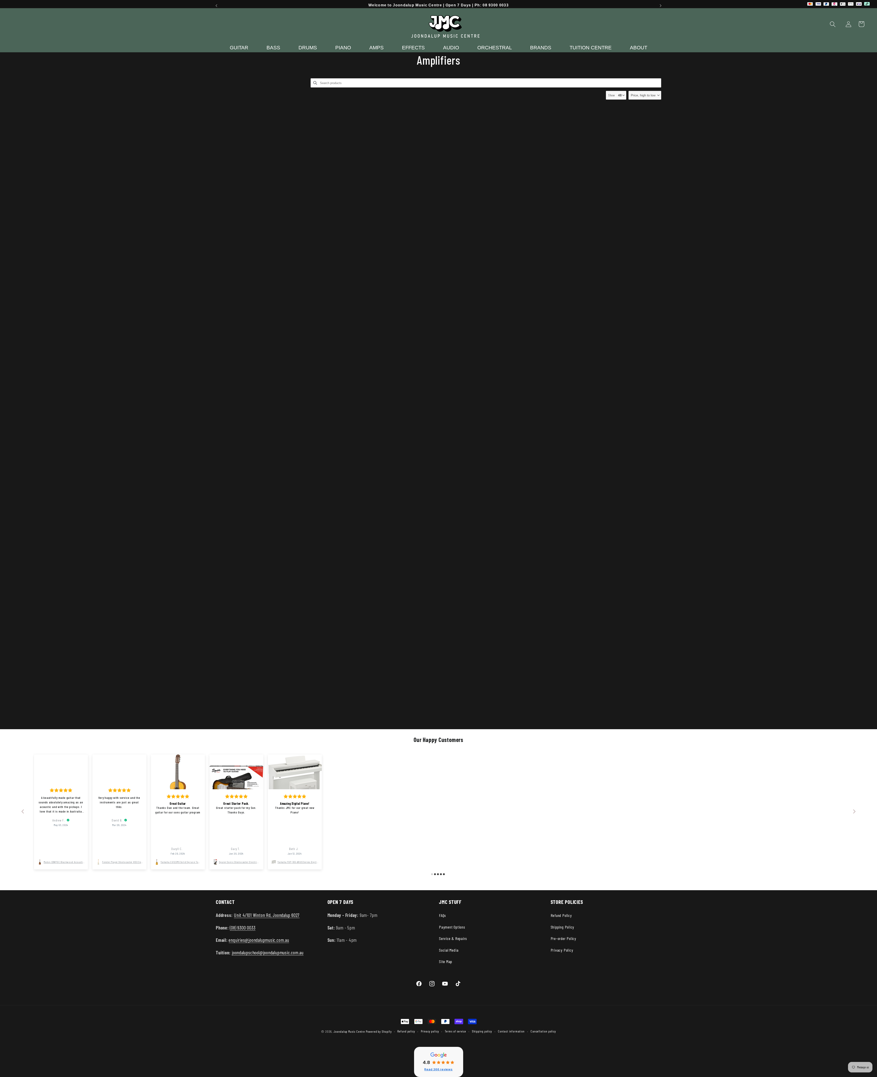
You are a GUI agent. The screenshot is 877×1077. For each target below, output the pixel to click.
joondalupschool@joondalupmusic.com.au (268, 952)
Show (611, 95)
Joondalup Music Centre (349, 1031)
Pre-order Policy (563, 938)
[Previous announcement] (216, 5)
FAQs (442, 915)
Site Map (445, 961)
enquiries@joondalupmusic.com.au (259, 940)
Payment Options (452, 926)
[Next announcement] (661, 5)
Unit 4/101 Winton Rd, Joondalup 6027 (267, 915)
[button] (832, 24)
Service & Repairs (453, 938)
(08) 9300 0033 (242, 927)
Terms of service (455, 1031)
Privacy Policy (562, 950)
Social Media (448, 950)
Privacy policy (430, 1031)
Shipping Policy (562, 926)
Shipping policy (482, 1031)
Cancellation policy (543, 1031)
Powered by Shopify (378, 1031)
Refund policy (406, 1031)
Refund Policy (561, 915)
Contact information (511, 1031)
